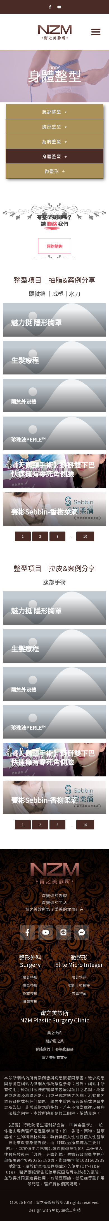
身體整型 (51, 156)
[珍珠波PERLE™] (54, 433)
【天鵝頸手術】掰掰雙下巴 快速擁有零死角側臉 (53, 469)
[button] (95, 31)
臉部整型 (51, 111)
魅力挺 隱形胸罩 (36, 322)
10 (85, 536)
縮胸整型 (51, 141)
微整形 (52, 171)
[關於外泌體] (54, 395)
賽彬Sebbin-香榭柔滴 (44, 511)
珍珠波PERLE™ (28, 439)
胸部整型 (51, 126)
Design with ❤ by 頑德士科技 (55, 1210)
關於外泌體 (23, 401)
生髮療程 (25, 360)
